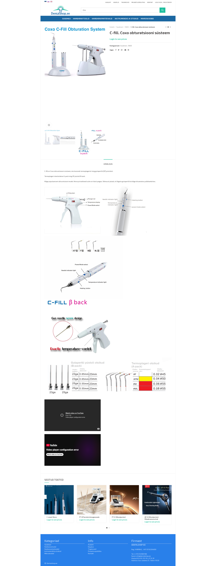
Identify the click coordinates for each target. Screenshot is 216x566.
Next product (170, 27)
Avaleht (91, 545)
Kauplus (91, 547)
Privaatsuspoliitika (94, 551)
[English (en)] (51, 1)
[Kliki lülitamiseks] (49, 125)
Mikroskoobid (49, 553)
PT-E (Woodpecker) (119, 517)
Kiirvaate (72, 488)
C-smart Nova (52, 517)
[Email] (125, 49)
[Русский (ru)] (48, 1)
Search (162, 10)
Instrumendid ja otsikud (52, 551)
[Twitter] (118, 49)
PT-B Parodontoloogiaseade (89, 517)
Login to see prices (118, 39)
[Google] (122, 49)
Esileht (112, 27)
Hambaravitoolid (50, 547)
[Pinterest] (128, 49)
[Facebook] (116, 49)
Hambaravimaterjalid (51, 549)
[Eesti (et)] (45, 1)
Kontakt (91, 553)
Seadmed (119, 27)
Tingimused (92, 549)
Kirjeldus (108, 164)
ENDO (127, 27)
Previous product (166, 27)
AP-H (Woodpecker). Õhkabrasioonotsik (152, 518)
